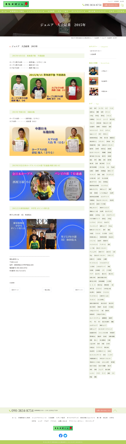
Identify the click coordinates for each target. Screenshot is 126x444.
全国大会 (92, 112)
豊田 (109, 229)
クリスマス (106, 292)
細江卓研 (102, 163)
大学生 (109, 218)
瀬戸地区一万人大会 (95, 156)
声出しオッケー (94, 207)
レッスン (92, 373)
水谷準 (111, 193)
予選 (99, 145)
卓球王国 (98, 123)
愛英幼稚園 (101, 281)
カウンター (101, 141)
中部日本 (104, 126)
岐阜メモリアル (94, 189)
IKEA (100, 182)
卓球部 (109, 156)
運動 (95, 377)
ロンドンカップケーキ (95, 355)
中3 (99, 321)
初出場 (111, 200)
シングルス (92, 222)
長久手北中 (104, 303)
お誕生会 (92, 347)
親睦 (112, 321)
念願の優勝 (111, 336)
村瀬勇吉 (92, 119)
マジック (98, 119)
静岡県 (91, 215)
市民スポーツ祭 (107, 123)
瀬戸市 (104, 156)
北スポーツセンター (95, 152)
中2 (95, 321)
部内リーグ (110, 171)
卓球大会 (103, 148)
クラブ (98, 373)
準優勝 (104, 152)
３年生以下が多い (101, 314)
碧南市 (110, 318)
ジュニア (101, 369)
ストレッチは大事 (103, 332)
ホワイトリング (94, 130)
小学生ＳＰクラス (94, 310)
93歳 (109, 340)
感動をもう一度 (94, 211)
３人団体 (92, 266)
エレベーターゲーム (95, 318)
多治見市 (92, 351)
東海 (109, 266)
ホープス (101, 108)
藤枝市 (107, 310)
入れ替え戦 (92, 178)
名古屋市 (92, 126)
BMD (104, 355)
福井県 (91, 148)
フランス (109, 115)
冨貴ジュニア (103, 226)
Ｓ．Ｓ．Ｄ (92, 285)
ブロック (92, 123)
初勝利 (98, 126)
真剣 (103, 174)
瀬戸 (104, 229)
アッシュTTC (93, 252)
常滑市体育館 (103, 237)
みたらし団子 (105, 362)
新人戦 (106, 137)
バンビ (111, 108)
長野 (110, 126)
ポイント (107, 112)
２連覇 (105, 259)
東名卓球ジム (93, 141)
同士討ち (111, 237)
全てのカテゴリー (96, 51)
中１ (91, 321)
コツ (113, 373)
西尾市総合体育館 (94, 185)
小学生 (91, 115)
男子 (100, 134)
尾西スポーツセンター (95, 229)
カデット (107, 130)
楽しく (96, 340)
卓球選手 (112, 332)
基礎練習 (104, 318)
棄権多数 (106, 285)
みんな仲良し (101, 299)
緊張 (99, 174)
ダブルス (100, 222)
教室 (91, 377)
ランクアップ (110, 174)
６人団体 (104, 233)
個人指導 (107, 369)
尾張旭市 (92, 314)
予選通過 (92, 200)
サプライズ (99, 347)
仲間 (103, 343)
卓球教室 (103, 171)
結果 (102, 112)
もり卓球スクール (101, 351)
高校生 (104, 218)
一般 (102, 310)
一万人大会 (101, 167)
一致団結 (98, 259)
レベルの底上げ (104, 193)
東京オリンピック (104, 207)
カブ (106, 108)
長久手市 (92, 204)
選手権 (109, 160)
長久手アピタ (93, 182)
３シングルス (104, 185)
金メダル (97, 274)
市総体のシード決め (95, 362)
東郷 (110, 189)
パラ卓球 (109, 270)
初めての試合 (93, 366)
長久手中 (111, 303)
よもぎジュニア (93, 325)
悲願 (91, 340)
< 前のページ (15, 290)
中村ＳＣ (105, 134)
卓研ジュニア (103, 189)
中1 (113, 141)
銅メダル (111, 274)
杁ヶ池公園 (105, 178)
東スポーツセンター (101, 248)
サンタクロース (93, 296)
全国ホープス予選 (100, 204)
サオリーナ (110, 255)
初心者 (105, 307)
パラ (103, 270)
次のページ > (79, 290)
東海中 (99, 307)
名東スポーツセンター (107, 145)
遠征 (91, 160)
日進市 (99, 240)
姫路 (100, 160)
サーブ (103, 373)
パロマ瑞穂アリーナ (95, 218)
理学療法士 (92, 336)
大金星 (91, 233)
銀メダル (104, 274)
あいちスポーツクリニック (105, 329)
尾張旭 (96, 193)
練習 (109, 373)
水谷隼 (101, 211)
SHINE (109, 351)
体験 (95, 369)
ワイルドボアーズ (104, 263)
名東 (96, 163)
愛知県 (109, 148)
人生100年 (92, 343)
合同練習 (97, 270)
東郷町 (97, 171)
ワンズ (108, 163)
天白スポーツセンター (100, 255)
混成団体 (98, 292)
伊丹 (95, 160)
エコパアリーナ (105, 196)
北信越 (91, 270)
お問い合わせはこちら (111, 5)
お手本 (108, 343)
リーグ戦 (92, 248)
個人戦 (91, 163)
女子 (99, 178)
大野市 (97, 148)
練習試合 (112, 137)
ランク (101, 130)
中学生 (97, 115)
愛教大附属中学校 (94, 303)
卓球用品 (105, 182)
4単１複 (92, 288)
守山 (91, 255)
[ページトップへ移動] (115, 410)
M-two (110, 226)
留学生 (102, 115)
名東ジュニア (93, 329)
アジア (91, 274)
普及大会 (100, 285)
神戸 (95, 108)
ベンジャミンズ (93, 244)
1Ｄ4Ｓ (111, 233)
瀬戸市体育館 (93, 167)
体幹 (104, 160)
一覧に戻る (47, 290)
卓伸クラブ (101, 252)
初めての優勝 (102, 366)
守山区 (112, 167)
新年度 (112, 362)
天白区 (105, 336)
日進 (91, 193)
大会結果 (12, 283)
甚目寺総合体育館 (94, 196)
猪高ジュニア (103, 325)
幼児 (91, 108)
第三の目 (112, 119)
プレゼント (92, 299)
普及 (109, 244)
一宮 (112, 285)
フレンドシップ (94, 226)
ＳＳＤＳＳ (99, 288)
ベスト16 (97, 233)
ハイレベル (92, 240)
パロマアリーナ (110, 215)
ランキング (92, 174)
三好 (114, 252)
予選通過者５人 (94, 358)
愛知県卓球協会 (94, 137)
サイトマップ (90, 421)
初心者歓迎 (102, 340)
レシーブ (105, 119)
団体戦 (109, 152)
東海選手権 (92, 145)
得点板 (108, 141)
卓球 (91, 369)
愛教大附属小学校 (102, 277)
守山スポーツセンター (102, 200)
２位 (103, 215)
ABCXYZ (108, 252)
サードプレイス (94, 263)
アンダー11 (103, 244)
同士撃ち (92, 292)
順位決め (106, 347)
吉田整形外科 (93, 332)
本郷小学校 (92, 277)
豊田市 (99, 336)
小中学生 (97, 215)
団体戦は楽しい (94, 237)
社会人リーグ (93, 134)
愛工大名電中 (105, 321)
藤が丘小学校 (93, 281)
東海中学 (105, 240)
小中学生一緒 (107, 288)
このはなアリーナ (101, 266)
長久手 (109, 366)
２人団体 (109, 281)
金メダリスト (108, 211)
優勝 (97, 112)
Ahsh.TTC (106, 222)
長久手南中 (92, 307)
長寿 (98, 343)
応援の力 (92, 259)
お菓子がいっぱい (104, 296)
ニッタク (110, 355)
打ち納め (111, 307)
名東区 (91, 171)
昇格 (101, 137)
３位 (108, 167)
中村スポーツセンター (105, 358)
